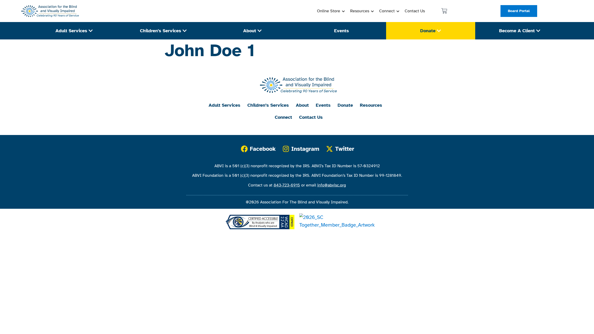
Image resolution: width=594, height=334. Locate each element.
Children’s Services (268, 105)
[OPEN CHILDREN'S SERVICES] (184, 31)
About (302, 105)
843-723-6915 (287, 185)
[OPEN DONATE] (439, 31)
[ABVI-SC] (49, 11)
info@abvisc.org (331, 185)
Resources (371, 105)
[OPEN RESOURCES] (372, 11)
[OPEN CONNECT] (398, 11)
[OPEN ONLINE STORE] (343, 11)
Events (323, 105)
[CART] (444, 11)
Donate (345, 105)
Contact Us (311, 117)
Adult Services (224, 105)
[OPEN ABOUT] (259, 31)
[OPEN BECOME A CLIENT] (538, 31)
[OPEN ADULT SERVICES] (90, 31)
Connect (283, 117)
